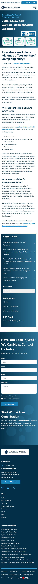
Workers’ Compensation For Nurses (12, 557)
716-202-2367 (30, 2)
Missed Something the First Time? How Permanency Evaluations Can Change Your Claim (17, 270)
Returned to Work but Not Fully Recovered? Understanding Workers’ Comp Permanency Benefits (17, 261)
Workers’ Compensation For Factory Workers (16, 554)
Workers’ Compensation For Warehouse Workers (17, 560)
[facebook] (2, 488)
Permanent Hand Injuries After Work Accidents (14, 244)
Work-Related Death (7, 537)
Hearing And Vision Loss (9, 532)
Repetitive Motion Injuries (9, 546)
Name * (3, 358)
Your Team (4, 503)
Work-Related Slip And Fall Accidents (13, 551)
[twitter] (14, 488)
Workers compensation (10, 306)
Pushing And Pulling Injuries (10, 543)
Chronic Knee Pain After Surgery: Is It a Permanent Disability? (15, 279)
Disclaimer (4, 396)
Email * (3, 366)
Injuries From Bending (8, 535)
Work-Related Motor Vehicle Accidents (14, 549)
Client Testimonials (7, 506)
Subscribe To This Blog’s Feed (13, 321)
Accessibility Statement (28, 571)
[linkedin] (8, 488)
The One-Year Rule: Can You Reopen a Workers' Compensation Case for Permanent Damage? (17, 252)
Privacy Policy (13, 396)
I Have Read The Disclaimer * (12, 398)
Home (3, 498)
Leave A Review (10, 482)
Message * (4, 382)
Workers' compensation (22, 63)
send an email (24, 420)
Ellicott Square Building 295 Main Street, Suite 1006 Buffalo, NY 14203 (10, 474)
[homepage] (15, 452)
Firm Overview (6, 500)
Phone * (3, 374)
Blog (2, 514)
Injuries (5, 302)
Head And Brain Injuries (9, 529)
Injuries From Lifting (7, 540)
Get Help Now (9, 404)
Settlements (5, 509)
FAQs (3, 511)
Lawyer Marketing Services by (10, 578)
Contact (4, 517)
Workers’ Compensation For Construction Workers (17, 563)
